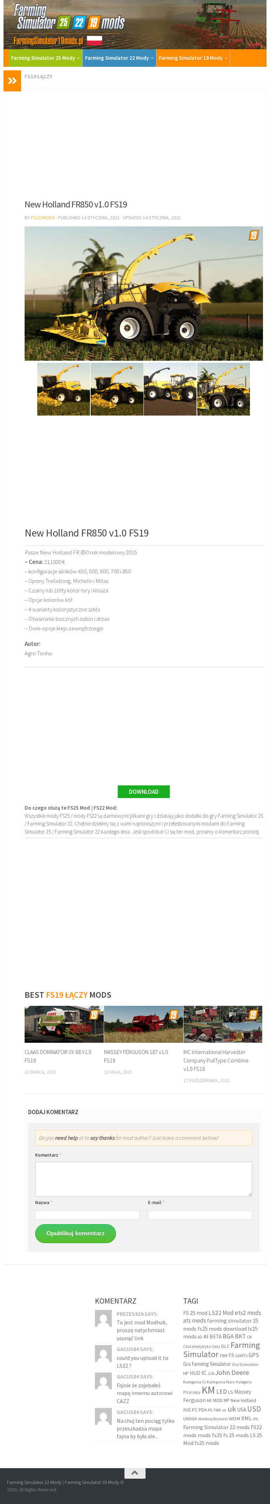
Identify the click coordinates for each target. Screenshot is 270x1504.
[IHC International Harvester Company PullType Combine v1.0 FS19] (223, 1024)
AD (200, 1336)
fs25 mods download (222, 1328)
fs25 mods (206, 1442)
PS (210, 1410)
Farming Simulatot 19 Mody (92, 1482)
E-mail (156, 1203)
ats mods (194, 1320)
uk (231, 1409)
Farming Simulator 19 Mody (191, 57)
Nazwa (43, 1203)
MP (227, 1400)
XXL (256, 1418)
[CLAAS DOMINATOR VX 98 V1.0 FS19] (64, 1024)
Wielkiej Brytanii (213, 1418)
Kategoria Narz (221, 1381)
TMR (217, 1410)
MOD (218, 1400)
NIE (187, 1410)
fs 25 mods (236, 1435)
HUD (195, 1373)
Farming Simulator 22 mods (216, 1427)
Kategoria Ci (194, 1381)
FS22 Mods (43, 217)
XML (246, 1418)
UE (224, 1410)
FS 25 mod (195, 1312)
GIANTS (241, 1355)
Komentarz (48, 1155)
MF (209, 1400)
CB (249, 1337)
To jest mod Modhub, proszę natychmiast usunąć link (142, 1330)
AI (206, 1336)
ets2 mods (248, 1313)
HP (186, 1373)
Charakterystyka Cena (201, 1346)
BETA (215, 1336)
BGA (228, 1336)
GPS (254, 1355)
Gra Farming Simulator (207, 1364)
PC (195, 1410)
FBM (223, 1355)
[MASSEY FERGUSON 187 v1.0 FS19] (143, 1024)
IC (204, 1373)
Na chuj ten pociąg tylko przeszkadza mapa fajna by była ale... (146, 1428)
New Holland (243, 1400)
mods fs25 (210, 1435)
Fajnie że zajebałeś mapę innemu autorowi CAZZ (145, 1393)
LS (230, 1392)
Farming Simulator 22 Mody (117, 57)
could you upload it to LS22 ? (142, 1361)
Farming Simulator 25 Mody (43, 57)
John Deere (232, 1372)
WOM (234, 1418)
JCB (211, 1373)
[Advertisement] (144, 141)
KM (208, 1389)
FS (231, 1355)
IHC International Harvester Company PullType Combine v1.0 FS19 (216, 1060)
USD (254, 1409)
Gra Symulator (245, 1364)
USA (241, 1409)
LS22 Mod (221, 1313)
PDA (203, 1410)
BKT (240, 1336)
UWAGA (190, 1419)
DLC (225, 1346)
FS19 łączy (38, 76)
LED (221, 1391)
